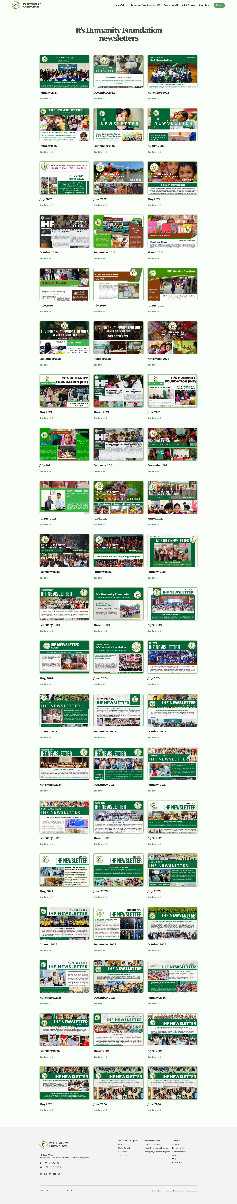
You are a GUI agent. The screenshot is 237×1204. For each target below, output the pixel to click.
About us (176, 1144)
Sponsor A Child (171, 5)
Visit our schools (179, 1152)
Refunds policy (192, 1191)
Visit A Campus (188, 5)
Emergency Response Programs (157, 1152)
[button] (121, 5)
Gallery (175, 1155)
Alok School (123, 1152)
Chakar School (124, 1148)
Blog (174, 1159)
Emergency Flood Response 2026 (145, 5)
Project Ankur (123, 1155)
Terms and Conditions (174, 1191)
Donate (219, 5)
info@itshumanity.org (52, 1167)
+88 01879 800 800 (52, 1163)
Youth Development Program (156, 1148)
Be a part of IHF (178, 1148)
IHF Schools (122, 1144)
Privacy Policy (157, 1191)
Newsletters (177, 1162)
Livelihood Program (152, 1144)
